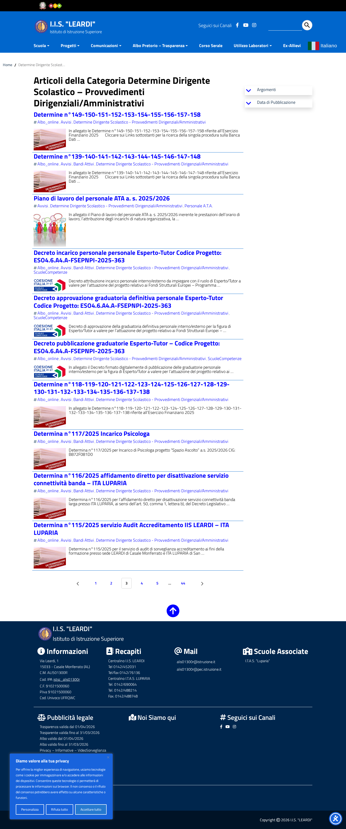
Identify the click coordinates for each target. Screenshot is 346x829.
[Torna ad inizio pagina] (173, 614)
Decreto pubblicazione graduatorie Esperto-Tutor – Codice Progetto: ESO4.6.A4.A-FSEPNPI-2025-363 (127, 346)
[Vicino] (108, 757)
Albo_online (48, 122)
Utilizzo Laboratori (251, 45)
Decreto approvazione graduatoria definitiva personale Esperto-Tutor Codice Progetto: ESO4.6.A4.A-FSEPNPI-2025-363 (128, 301)
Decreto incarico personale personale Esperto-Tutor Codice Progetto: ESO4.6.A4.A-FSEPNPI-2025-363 (127, 256)
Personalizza (30, 809)
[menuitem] (44, 46)
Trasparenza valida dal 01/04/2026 (67, 726)
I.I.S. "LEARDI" (72, 23)
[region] (61, 786)
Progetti (68, 45)
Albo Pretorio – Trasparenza (159, 45)
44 (183, 583)
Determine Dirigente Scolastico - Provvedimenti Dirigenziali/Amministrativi (139, 122)
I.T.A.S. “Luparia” (257, 661)
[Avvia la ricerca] (307, 25)
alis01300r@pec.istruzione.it (199, 669)
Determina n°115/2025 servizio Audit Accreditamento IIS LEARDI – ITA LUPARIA (131, 528)
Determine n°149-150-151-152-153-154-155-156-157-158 (117, 114)
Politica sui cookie (40, 797)
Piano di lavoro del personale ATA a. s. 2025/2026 (102, 198)
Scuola (40, 45)
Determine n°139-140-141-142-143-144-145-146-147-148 (117, 156)
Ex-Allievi (292, 45)
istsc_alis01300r (66, 679)
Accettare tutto (90, 809)
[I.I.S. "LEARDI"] (41, 26)
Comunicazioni (104, 45)
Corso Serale (210, 45)
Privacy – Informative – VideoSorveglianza (73, 750)
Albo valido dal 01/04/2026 (61, 738)
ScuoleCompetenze (50, 272)
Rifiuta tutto (59, 809)
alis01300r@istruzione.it (196, 662)
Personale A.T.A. (199, 206)
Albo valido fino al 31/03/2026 (64, 744)
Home (7, 65)
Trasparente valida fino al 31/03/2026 (70, 732)
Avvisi (66, 122)
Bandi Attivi (83, 164)
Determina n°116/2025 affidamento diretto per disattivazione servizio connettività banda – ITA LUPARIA (131, 479)
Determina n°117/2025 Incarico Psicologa (92, 433)
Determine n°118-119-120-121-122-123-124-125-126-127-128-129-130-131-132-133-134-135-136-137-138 (131, 387)
